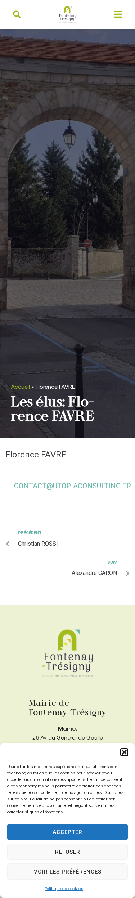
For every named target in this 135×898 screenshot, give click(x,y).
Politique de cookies (64, 888)
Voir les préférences (68, 871)
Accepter (67, 832)
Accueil (20, 386)
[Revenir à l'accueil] (67, 653)
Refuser (67, 852)
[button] (124, 752)
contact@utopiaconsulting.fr (72, 486)
